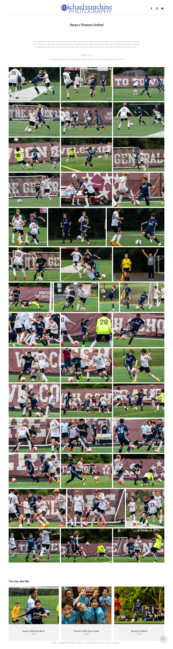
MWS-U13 (86, 55)
